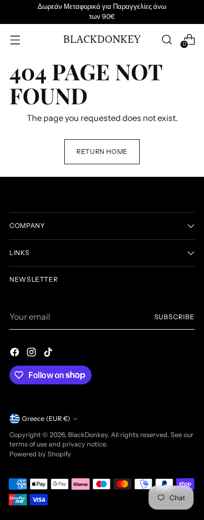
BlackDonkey (88, 435)
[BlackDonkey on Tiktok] (49, 353)
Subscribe (174, 317)
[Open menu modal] (15, 39)
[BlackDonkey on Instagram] (32, 353)
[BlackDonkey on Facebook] (15, 353)
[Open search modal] (166, 39)
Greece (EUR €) (46, 418)
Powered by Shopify (40, 454)
